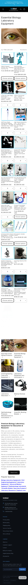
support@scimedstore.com (11, 509)
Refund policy (6, 522)
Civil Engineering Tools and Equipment (6, 375)
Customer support (7, 545)
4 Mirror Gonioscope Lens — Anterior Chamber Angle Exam (19, 97)
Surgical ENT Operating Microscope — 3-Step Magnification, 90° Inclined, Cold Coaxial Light (20, 152)
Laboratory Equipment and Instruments (19, 375)
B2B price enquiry (7, 550)
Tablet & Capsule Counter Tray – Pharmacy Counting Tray (7, 67)
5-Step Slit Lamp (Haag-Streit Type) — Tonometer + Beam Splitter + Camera (7, 97)
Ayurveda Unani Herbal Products (6, 354)
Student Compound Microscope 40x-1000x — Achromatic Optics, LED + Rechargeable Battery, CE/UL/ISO (7, 263)
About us (5, 542)
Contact (5, 547)
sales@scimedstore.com (10, 507)
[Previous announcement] (2, 3)
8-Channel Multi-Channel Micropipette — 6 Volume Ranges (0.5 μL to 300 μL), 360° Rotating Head (7, 235)
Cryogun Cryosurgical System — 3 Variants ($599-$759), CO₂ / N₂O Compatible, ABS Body (20, 207)
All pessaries (6, 556)
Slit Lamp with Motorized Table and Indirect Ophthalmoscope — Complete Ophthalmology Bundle (7, 180)
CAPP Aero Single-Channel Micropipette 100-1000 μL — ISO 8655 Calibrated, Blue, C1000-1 (7, 124)
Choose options (8, 78)
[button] (3, 9)
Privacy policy (6, 519)
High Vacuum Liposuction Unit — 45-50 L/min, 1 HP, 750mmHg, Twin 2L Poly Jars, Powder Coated (20, 125)
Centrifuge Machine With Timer (20, 261)
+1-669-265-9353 (8, 511)
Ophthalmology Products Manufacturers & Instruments (7, 414)
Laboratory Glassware (5, 394)
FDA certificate (6, 534)
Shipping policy (6, 525)
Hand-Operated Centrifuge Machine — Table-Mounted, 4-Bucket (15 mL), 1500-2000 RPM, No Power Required (19, 69)
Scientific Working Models (20, 413)
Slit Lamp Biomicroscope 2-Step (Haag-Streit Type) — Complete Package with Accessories (20, 180)
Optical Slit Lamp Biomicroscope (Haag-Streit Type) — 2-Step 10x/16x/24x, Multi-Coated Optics (6, 208)
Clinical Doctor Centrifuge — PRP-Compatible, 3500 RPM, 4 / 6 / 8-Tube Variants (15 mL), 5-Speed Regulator (7, 291)
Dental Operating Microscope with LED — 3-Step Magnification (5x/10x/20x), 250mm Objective (7, 152)
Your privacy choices (8, 531)
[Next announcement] (25, 3)
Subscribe (22, 569)
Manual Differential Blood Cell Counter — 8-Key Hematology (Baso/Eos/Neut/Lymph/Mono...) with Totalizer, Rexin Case (20, 291)
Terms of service (7, 528)
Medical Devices (19, 394)
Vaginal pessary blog (8, 553)
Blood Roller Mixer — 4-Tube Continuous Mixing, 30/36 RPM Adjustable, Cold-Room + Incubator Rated (7, 322)
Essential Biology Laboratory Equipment (19, 355)
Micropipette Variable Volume (19, 234)
